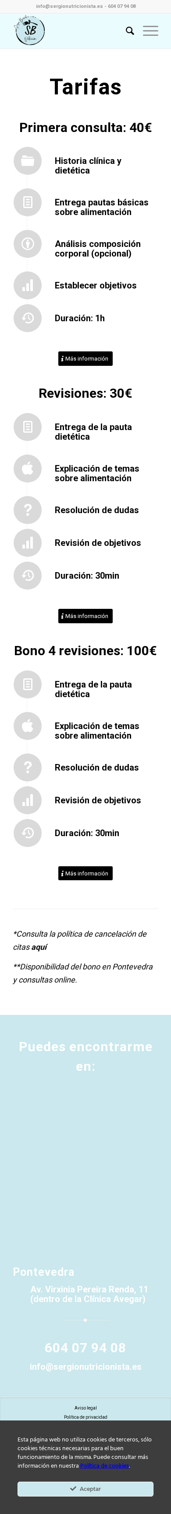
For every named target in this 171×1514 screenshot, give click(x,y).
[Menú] (146, 31)
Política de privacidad (85, 1417)
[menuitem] (125, 31)
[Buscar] (125, 31)
